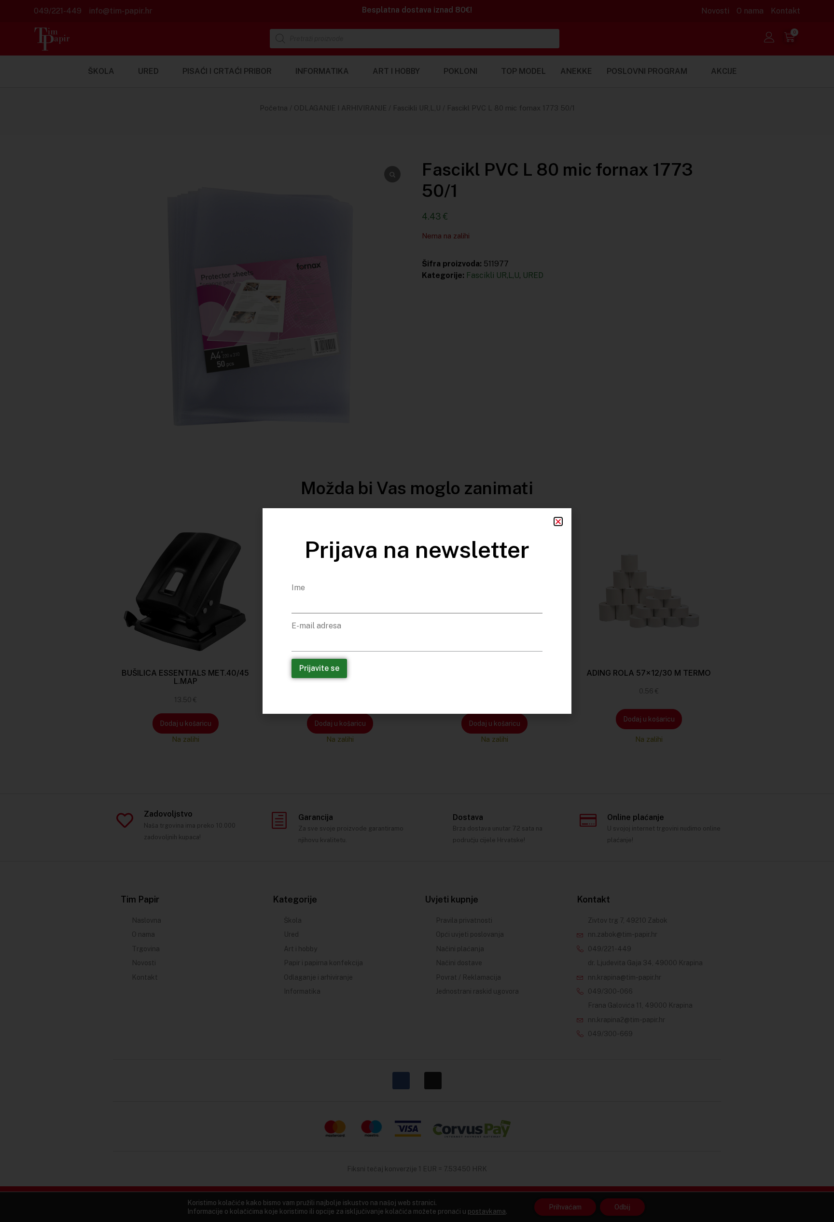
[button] (558, 521)
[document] (417, 611)
